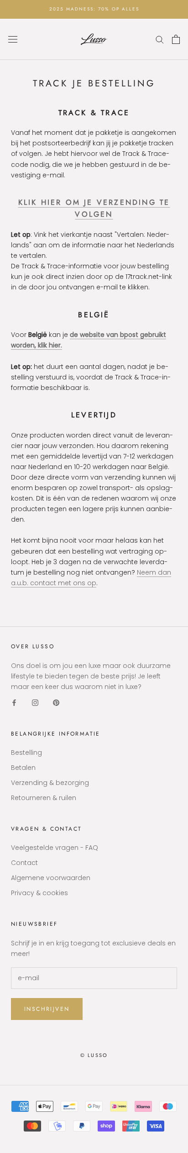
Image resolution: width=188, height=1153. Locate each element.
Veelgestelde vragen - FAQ (54, 847)
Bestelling (26, 752)
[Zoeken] (160, 39)
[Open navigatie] (12, 39)
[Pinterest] (56, 702)
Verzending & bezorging (50, 782)
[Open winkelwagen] (176, 39)
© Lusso (94, 1055)
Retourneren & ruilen (43, 797)
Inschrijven (46, 1009)
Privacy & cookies (39, 892)
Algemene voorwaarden (50, 877)
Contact (24, 862)
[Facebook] (14, 702)
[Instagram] (35, 702)
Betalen (23, 767)
